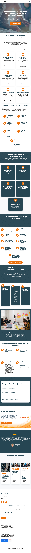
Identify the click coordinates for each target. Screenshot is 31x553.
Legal (24, 505)
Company (2, 505)
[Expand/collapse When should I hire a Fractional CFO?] (28, 392)
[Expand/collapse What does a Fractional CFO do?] (28, 389)
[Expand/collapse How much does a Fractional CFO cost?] (28, 400)
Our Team (2, 506)
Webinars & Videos (19, 509)
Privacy (24, 506)
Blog (16, 506)
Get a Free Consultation (6, 422)
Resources (17, 505)
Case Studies (18, 508)
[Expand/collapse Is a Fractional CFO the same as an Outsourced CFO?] (28, 396)
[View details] (1, 502)
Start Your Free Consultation (15, 262)
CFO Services (10, 506)
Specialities (10, 509)
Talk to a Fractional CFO (15, 23)
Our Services (10, 505)
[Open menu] (29, 1)
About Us (2, 508)
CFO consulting (27, 369)
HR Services (10, 508)
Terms (24, 508)
